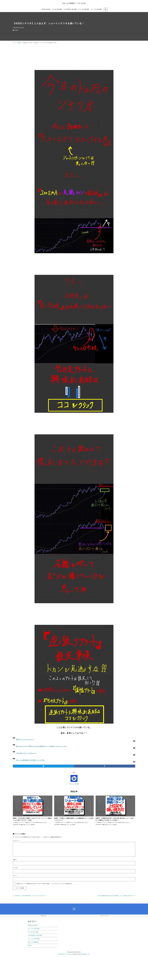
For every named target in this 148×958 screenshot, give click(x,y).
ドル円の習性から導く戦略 (35, 935)
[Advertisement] (59, 59)
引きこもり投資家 (74, 784)
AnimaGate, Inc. (85, 954)
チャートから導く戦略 (33, 928)
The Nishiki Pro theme (64, 954)
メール (15, 867)
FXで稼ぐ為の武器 (32, 925)
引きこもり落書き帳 (33, 942)
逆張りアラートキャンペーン (25, 739)
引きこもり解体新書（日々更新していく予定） (30, 760)
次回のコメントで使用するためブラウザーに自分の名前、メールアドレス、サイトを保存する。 (44, 883)
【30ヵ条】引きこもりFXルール (26, 753)
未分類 (16, 30)
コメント (16, 840)
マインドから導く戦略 (33, 938)
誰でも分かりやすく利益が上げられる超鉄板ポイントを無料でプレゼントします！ (42, 746)
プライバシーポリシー (104, 915)
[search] (105, 9)
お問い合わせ (43, 915)
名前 (15, 859)
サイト (15, 875)
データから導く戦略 (33, 932)
